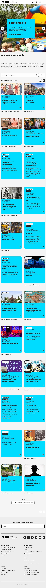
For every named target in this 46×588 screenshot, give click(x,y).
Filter (42, 75)
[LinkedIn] (44, 537)
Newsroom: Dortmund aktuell (8, 551)
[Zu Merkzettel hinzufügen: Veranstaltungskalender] (40, 512)
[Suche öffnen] (40, 2)
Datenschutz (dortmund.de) (30, 570)
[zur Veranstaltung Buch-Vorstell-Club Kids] (34, 339)
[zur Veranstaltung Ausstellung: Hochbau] (11, 235)
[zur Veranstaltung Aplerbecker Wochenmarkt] (34, 96)
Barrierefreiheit (4, 572)
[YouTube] (40, 537)
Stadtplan (3, 568)
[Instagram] (28, 537)
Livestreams (27, 556)
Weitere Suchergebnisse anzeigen (24, 502)
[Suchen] (36, 75)
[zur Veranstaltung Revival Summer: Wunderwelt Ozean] (34, 269)
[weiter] (43, 28)
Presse (25, 549)
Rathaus (3, 556)
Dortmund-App (28, 547)
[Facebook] (24, 537)
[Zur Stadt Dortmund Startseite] (9, 2)
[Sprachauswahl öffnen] (33, 2)
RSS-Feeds (3, 574)
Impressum (27, 568)
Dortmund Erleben (5, 553)
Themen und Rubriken (6, 549)
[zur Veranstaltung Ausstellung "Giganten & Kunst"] (11, 269)
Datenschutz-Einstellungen (30, 574)
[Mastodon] (32, 537)
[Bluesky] (36, 537)
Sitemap (3, 566)
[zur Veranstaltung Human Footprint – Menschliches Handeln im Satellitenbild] (34, 304)
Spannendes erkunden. (15, 34)
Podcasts (26, 558)
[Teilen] (44, 512)
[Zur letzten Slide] (2, 28)
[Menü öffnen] (43, 2)
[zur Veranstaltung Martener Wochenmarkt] (11, 131)
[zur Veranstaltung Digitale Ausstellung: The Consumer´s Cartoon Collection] (11, 96)
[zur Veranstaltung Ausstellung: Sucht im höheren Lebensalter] (34, 165)
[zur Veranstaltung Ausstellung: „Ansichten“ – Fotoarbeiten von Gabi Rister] (34, 200)
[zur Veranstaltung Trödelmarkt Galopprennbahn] (11, 165)
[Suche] (42, 526)
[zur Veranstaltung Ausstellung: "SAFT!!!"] (34, 408)
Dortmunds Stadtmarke (29, 560)
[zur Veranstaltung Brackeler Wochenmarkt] (34, 131)
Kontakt (26, 566)
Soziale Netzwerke (28, 553)
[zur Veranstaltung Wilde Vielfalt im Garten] (11, 477)
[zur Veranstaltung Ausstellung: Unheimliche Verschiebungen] (11, 408)
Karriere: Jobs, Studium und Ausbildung (33, 551)
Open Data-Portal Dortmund (8, 570)
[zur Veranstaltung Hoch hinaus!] (11, 443)
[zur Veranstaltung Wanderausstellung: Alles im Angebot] (34, 235)
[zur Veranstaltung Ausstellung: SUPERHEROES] (11, 339)
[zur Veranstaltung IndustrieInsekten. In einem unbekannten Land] (11, 304)
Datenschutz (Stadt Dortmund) (31, 572)
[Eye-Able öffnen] (36, 2)
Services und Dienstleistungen (8, 547)
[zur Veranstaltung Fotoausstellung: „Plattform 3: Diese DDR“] (34, 443)
